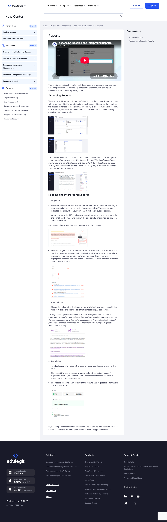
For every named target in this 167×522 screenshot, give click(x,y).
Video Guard (90, 480)
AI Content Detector (92, 498)
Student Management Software (58, 476)
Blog (49, 496)
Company (64, 6)
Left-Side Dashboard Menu (13, 39)
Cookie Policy (129, 462)
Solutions (51, 6)
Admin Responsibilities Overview (16, 93)
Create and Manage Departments (16, 106)
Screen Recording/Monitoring (96, 485)
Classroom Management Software (59, 462)
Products (92, 6)
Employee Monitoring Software (58, 471)
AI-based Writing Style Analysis (97, 494)
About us (51, 490)
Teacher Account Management (15, 58)
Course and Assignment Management (12, 66)
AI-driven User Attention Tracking (98, 489)
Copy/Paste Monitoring (94, 471)
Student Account (9, 32)
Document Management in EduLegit (17, 75)
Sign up (152, 5)
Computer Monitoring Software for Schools (63, 466)
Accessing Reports (136, 37)
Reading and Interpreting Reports (141, 41)
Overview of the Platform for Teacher (17, 52)
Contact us (52, 484)
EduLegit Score (91, 503)
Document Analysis (10, 81)
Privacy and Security (11, 119)
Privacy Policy (129, 474)
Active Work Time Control (95, 476)
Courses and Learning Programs (16, 110)
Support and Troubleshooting (15, 115)
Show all (33, 26)
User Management (11, 102)
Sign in (136, 5)
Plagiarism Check (92, 466)
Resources (78, 6)
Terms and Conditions (133, 478)
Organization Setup (11, 98)
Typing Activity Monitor (94, 462)
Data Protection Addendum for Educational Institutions (141, 467)
